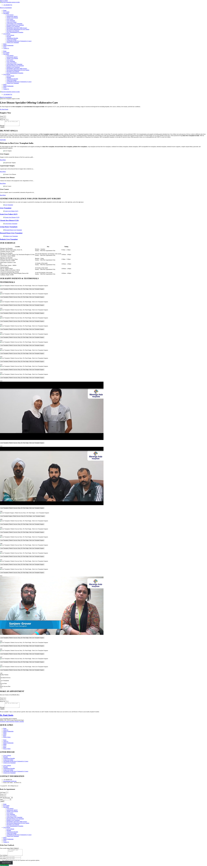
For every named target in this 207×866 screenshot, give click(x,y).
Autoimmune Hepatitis (12, 38)
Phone (2, 794)
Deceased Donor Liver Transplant (15, 25)
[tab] (103, 289)
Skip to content (4, 0)
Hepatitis (8, 36)
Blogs (4, 735)
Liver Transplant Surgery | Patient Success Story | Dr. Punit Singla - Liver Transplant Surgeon (22, 516)
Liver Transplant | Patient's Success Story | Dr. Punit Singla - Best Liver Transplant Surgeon (22, 289)
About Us (5, 730)
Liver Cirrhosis (10, 35)
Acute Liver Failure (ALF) (8, 214)
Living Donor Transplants (8, 227)
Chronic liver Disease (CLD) (9, 220)
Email (1, 118)
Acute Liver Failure (11, 22)
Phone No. (3, 119)
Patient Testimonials (8, 45)
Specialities (6, 13)
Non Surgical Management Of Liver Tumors (17, 29)
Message (2, 125)
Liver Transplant (10, 20)
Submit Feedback (6, 862)
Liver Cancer (9, 19)
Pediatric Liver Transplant (13, 26)
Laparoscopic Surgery (12, 16)
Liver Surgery (10, 14)
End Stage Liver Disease (12, 30)
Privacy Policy (7, 737)
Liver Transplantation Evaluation (14, 32)
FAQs (4, 47)
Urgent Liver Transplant (12, 42)
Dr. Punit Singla (6, 715)
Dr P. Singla (6, 12)
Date (1, 797)
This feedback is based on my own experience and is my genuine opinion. (21, 860)
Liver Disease (6, 33)
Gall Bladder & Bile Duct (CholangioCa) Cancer (18, 41)
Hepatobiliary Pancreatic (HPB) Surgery (16, 28)
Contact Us (6, 48)
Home (4, 10)
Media (4, 44)
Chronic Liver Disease (12, 17)
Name (1, 116)
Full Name (3, 792)
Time (1, 799)
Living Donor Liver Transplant (14, 23)
